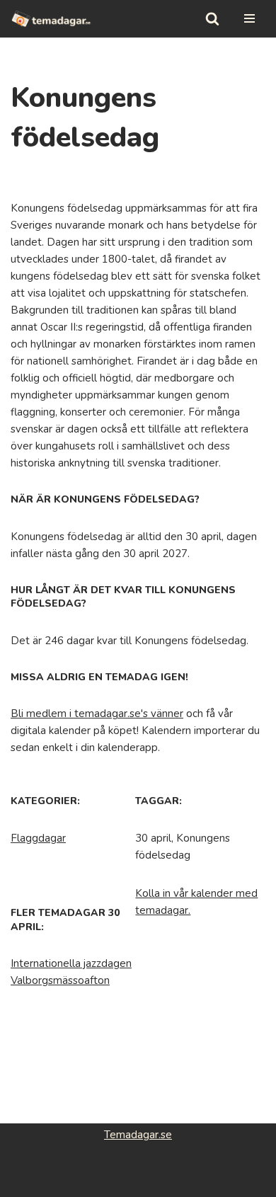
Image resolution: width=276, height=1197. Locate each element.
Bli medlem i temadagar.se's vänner (97, 713)
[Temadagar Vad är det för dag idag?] (51, 19)
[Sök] (212, 18)
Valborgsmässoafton (60, 980)
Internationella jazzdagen (71, 963)
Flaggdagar (38, 838)
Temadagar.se (138, 1135)
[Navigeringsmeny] (249, 18)
